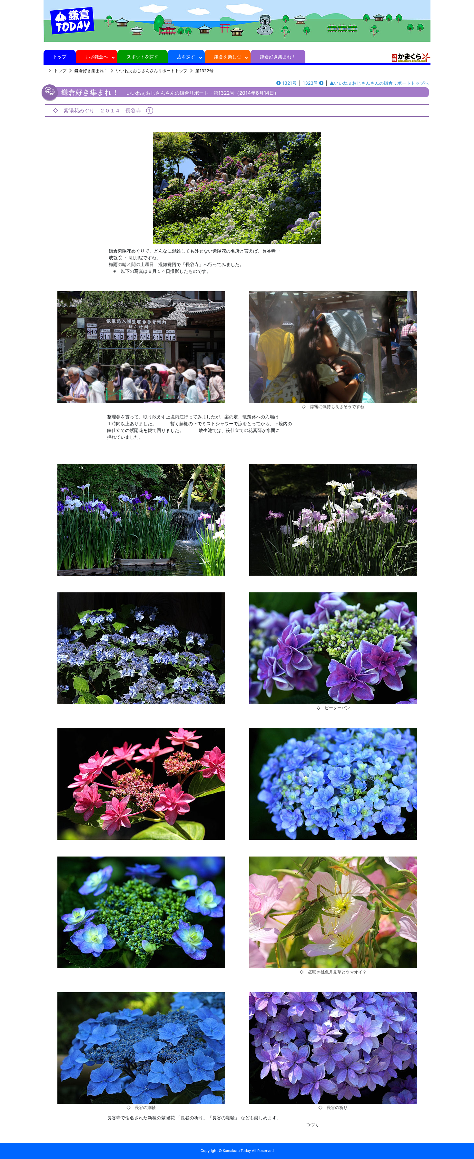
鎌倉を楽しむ (227, 56)
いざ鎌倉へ (96, 56)
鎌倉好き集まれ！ (278, 56)
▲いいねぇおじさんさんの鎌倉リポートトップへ (379, 83)
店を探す (186, 56)
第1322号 (204, 70)
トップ (60, 56)
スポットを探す (142, 56)
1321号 (289, 83)
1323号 (310, 83)
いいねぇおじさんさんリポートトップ (151, 70)
